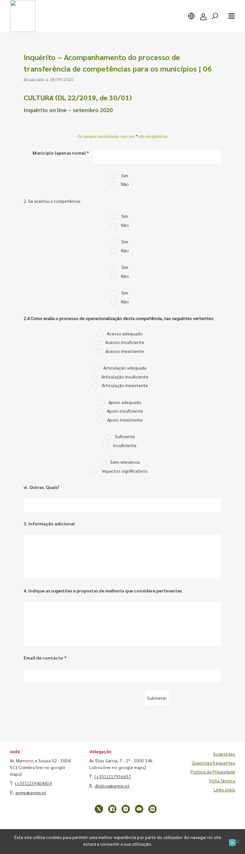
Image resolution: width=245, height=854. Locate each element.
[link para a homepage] (23, 16)
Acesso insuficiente (124, 342)
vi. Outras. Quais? (41, 487)
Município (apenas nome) (61, 153)
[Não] (237, 841)
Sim (124, 175)
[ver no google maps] (124, 767)
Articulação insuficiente (124, 376)
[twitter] (99, 809)
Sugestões (224, 754)
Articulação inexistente (125, 385)
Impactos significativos (125, 471)
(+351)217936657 (112, 776)
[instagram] (126, 809)
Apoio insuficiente (125, 411)
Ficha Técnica (222, 780)
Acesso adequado (125, 333)
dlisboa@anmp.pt (112, 786)
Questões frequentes (213, 763)
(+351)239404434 (33, 783)
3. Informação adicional (49, 523)
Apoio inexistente (125, 420)
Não (125, 184)
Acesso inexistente (125, 351)
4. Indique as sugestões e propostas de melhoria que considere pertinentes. (103, 590)
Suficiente (125, 436)
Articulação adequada (124, 367)
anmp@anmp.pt (30, 792)
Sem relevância (125, 462)
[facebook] (112, 809)
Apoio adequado (124, 402)
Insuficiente (125, 445)
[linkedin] (152, 809)
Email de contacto (45, 657)
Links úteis (224, 789)
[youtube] (139, 809)
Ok (232, 842)
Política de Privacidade (212, 771)
